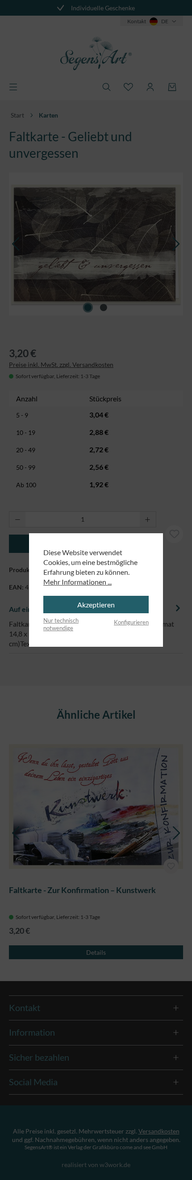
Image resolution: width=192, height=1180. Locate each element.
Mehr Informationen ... (77, 581)
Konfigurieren (131, 622)
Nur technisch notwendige (61, 624)
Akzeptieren (96, 604)
